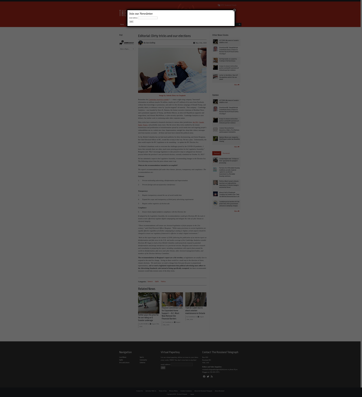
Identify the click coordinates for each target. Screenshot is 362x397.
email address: (133, 18)
